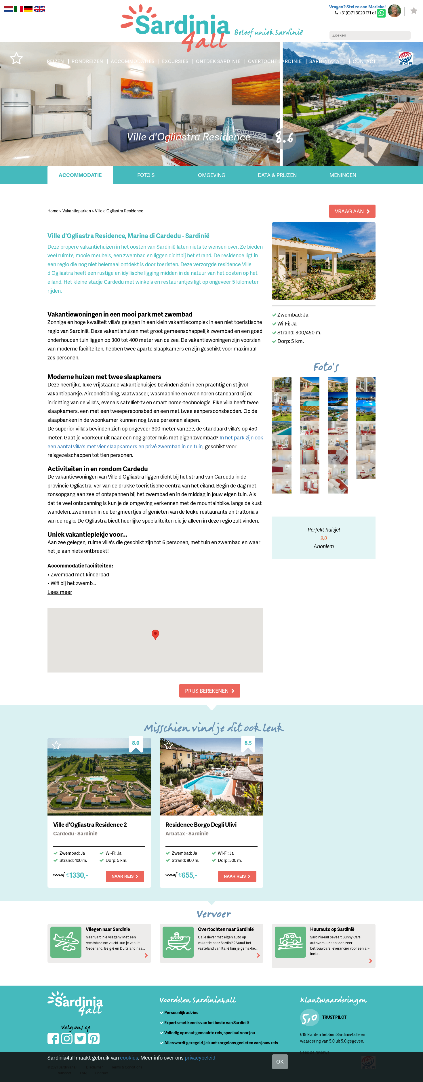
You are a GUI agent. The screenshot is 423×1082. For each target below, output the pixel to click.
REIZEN (55, 61)
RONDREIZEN (87, 61)
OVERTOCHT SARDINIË (275, 61)
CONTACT (364, 61)
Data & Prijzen (277, 174)
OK (280, 1061)
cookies (129, 1057)
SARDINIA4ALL (327, 61)
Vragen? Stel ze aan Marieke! (357, 6)
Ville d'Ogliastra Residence (119, 211)
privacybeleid (200, 1057)
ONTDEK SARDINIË (218, 61)
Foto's (146, 174)
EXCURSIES (175, 61)
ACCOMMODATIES (133, 61)
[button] (155, 635)
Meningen (342, 174)
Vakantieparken (76, 211)
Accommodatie (80, 174)
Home (52, 211)
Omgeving (211, 174)
